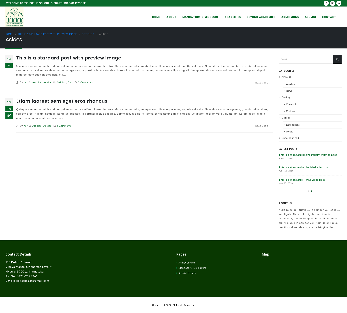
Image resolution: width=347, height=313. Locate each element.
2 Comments (64, 126)
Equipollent (293, 124)
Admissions (290, 17)
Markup (286, 117)
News (289, 90)
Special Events (187, 273)
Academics (233, 17)
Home (156, 17)
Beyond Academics (261, 17)
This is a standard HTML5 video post (302, 179)
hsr (26, 82)
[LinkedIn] (338, 3)
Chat (70, 82)
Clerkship (291, 104)
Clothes (290, 111)
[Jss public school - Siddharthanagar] (14, 17)
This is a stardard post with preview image (68, 58)
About (171, 17)
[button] (308, 191)
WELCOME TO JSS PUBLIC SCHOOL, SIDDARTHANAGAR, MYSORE (46, 3)
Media (289, 131)
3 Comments (85, 82)
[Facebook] (326, 3)
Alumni (310, 17)
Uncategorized (290, 138)
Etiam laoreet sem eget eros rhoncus (62, 101)
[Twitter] (332, 3)
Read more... (262, 83)
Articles (37, 82)
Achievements (187, 262)
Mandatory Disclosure (200, 17)
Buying (286, 97)
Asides (47, 82)
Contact (329, 17)
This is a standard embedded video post (304, 167)
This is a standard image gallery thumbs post (308, 154)
